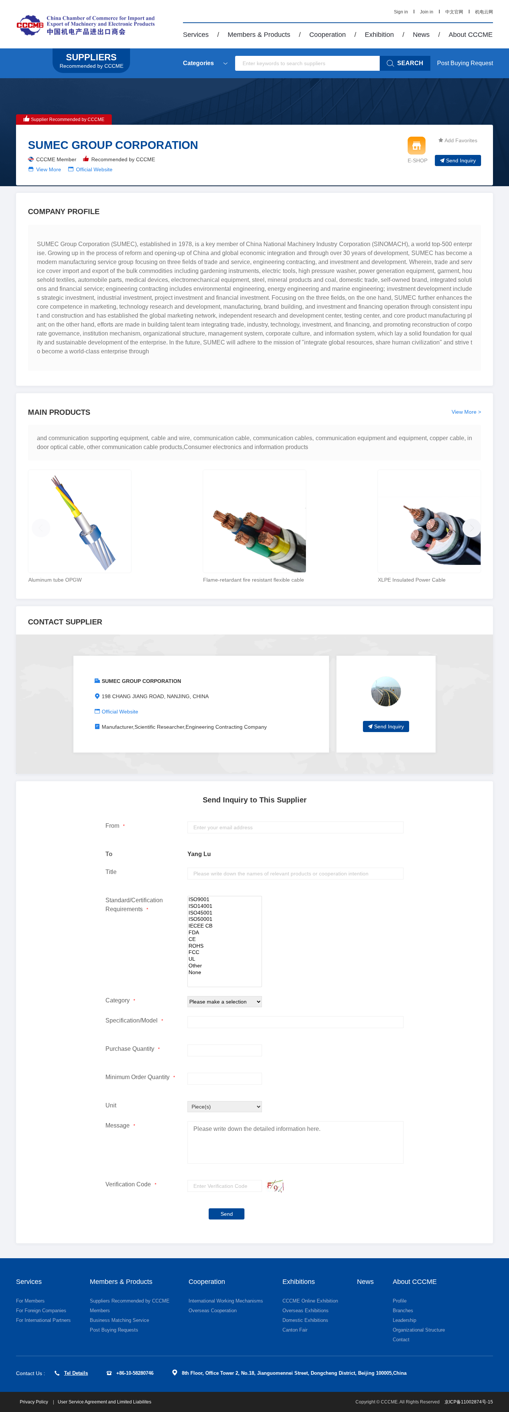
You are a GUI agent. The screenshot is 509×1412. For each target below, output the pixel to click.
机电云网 (484, 12)
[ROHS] (225, 946)
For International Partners (43, 1320)
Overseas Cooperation (213, 1310)
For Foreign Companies (41, 1310)
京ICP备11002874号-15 (469, 1402)
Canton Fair (294, 1330)
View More (48, 169)
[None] (225, 972)
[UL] (225, 959)
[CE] (225, 939)
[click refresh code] (273, 1186)
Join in (426, 12)
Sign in (401, 12)
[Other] (225, 966)
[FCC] (225, 952)
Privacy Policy (34, 1402)
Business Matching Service (119, 1320)
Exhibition (379, 34)
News (421, 34)
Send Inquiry (461, 160)
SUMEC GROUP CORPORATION (141, 681)
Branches (403, 1310)
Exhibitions (298, 1281)
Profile (400, 1301)
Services (196, 34)
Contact (401, 1339)
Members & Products (259, 34)
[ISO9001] (225, 899)
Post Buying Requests (114, 1330)
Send (227, 1214)
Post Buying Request (465, 63)
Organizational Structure (419, 1330)
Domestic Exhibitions (305, 1320)
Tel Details (76, 1373)
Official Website (94, 169)
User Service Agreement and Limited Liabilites (104, 1402)
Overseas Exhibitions (305, 1310)
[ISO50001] (225, 919)
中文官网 (454, 12)
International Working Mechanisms (226, 1301)
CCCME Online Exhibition (310, 1301)
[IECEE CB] (225, 926)
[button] (469, 526)
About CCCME (471, 34)
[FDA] (225, 932)
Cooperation (327, 34)
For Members (30, 1301)
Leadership (404, 1320)
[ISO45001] (225, 913)
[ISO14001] (225, 906)
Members (100, 1310)
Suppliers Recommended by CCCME (130, 1301)
